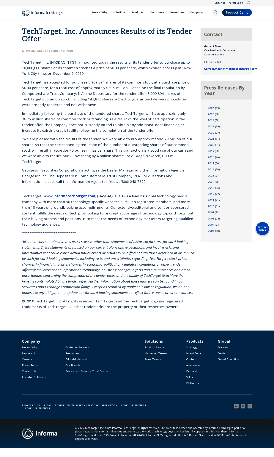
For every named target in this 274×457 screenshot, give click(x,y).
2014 (211, 181)
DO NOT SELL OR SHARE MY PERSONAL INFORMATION (86, 405)
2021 (211, 138)
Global (248, 3)
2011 (211, 200)
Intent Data (193, 353)
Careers (27, 359)
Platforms (192, 383)
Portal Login (236, 2)
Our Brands (72, 365)
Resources (177, 12)
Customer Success (77, 347)
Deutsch (223, 353)
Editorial (220, 2)
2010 (211, 206)
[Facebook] (250, 406)
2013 (211, 188)
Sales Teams (153, 359)
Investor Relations (34, 377)
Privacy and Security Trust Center (86, 371)
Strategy (191, 347)
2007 (211, 224)
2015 (211, 175)
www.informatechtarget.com (69, 196)
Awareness (193, 365)
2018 (211, 157)
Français (223, 347)
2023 (211, 126)
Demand (191, 371)
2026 (211, 108)
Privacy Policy (31, 405)
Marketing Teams (156, 353)
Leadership (29, 353)
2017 (211, 163)
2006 (211, 230)
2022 (211, 132)
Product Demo (237, 12)
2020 (211, 145)
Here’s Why (99, 12)
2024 (211, 120)
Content (191, 359)
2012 (211, 194)
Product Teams (155, 347)
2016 (211, 169)
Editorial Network (76, 359)
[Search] (215, 12)
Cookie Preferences (133, 405)
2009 (211, 212)
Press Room (30, 365)
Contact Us (29, 371)
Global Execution (228, 359)
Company (196, 12)
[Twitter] (243, 406)
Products (138, 12)
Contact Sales (262, 228)
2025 (211, 114)
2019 (211, 151)
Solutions (119, 12)
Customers (157, 12)
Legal (47, 405)
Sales (189, 377)
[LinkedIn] (236, 406)
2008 (211, 218)
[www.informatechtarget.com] (44, 12)
